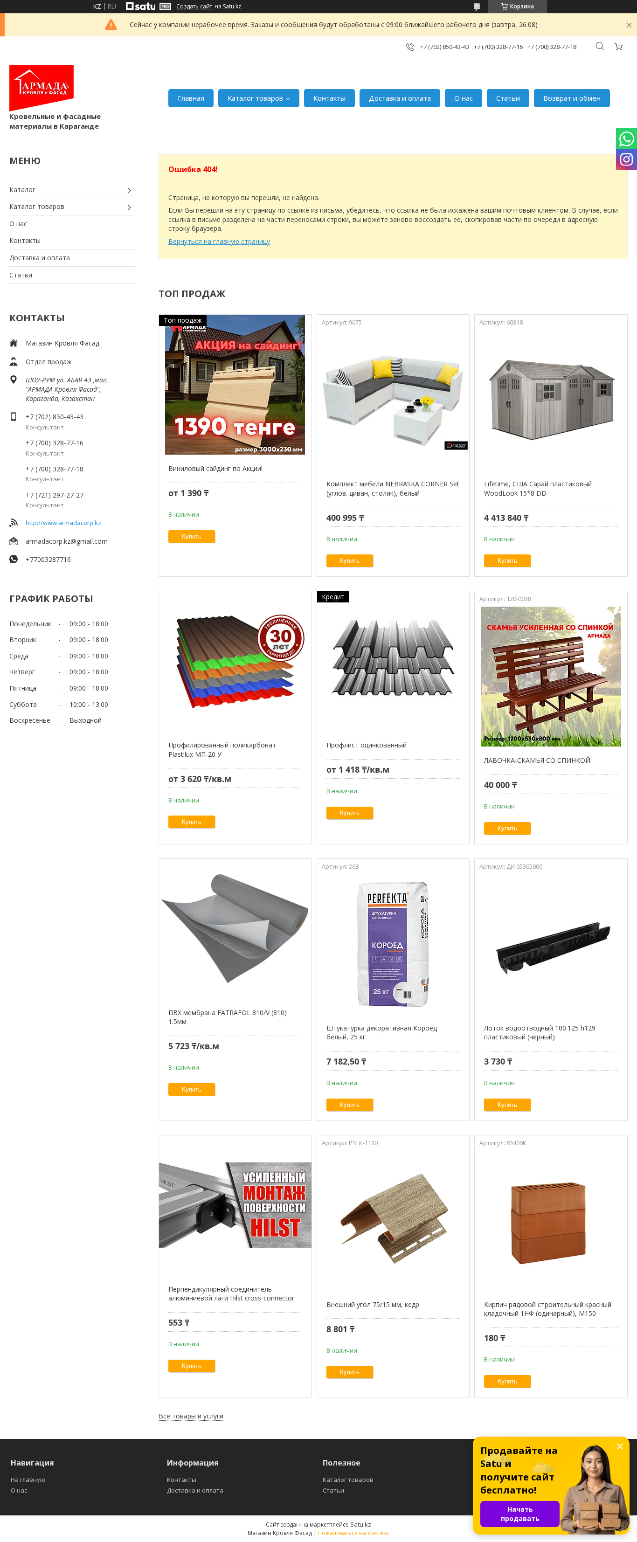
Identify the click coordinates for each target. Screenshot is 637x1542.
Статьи (508, 98)
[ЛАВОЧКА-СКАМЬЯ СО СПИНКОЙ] (551, 677)
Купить (191, 536)
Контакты (329, 98)
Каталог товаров (255, 98)
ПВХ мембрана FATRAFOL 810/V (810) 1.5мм (227, 1017)
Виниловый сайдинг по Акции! (215, 468)
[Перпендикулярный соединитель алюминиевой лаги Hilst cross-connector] (235, 1205)
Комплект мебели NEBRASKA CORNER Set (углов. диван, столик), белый (392, 488)
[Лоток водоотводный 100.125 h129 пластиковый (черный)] (551, 944)
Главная (191, 98)
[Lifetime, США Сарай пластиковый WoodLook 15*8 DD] (551, 400)
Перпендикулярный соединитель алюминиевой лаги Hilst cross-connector (231, 1294)
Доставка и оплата (400, 98)
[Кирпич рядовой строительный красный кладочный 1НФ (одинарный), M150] (551, 1221)
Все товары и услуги (191, 1415)
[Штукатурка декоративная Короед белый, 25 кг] (393, 944)
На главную (28, 1479)
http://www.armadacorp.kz (63, 523)
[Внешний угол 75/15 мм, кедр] (393, 1221)
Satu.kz (360, 1524)
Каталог (22, 189)
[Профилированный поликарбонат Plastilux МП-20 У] (235, 661)
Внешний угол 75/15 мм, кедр (372, 1304)
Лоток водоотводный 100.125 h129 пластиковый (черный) (539, 1032)
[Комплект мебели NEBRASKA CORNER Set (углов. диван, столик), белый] (393, 400)
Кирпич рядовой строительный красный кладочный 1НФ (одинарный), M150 (547, 1309)
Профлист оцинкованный (366, 744)
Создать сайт (194, 6)
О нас (463, 98)
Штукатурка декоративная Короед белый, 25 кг (381, 1032)
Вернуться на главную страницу (219, 241)
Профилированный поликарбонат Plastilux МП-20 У (222, 749)
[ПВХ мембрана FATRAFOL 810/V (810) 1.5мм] (235, 929)
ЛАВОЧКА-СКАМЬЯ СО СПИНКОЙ (537, 760)
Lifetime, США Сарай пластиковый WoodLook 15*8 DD (538, 488)
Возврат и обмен (572, 98)
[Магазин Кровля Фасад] (41, 88)
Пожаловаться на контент (353, 1533)
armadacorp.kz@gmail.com (67, 541)
